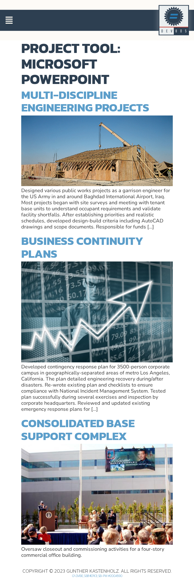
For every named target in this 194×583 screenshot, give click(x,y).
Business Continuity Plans (82, 247)
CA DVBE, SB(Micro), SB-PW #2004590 (97, 575)
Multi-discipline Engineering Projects (85, 101)
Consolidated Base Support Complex (78, 429)
